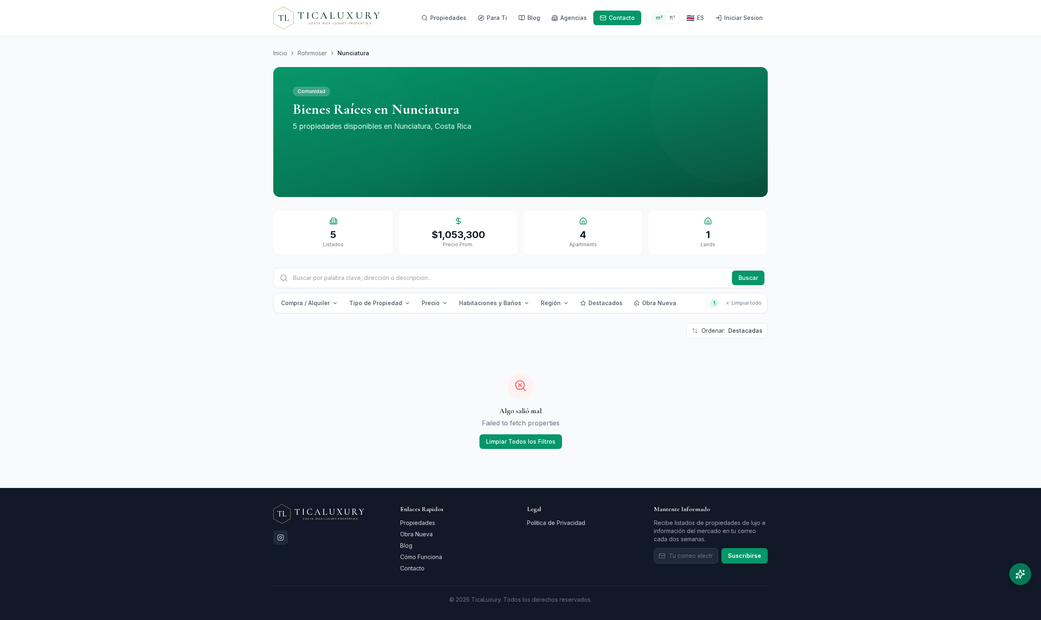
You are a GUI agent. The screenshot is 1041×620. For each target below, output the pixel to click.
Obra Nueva (659, 302)
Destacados (605, 302)
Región (551, 302)
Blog (406, 545)
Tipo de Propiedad (375, 302)
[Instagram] (280, 537)
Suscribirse (744, 555)
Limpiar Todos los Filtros (520, 441)
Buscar (748, 277)
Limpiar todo (747, 303)
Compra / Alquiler (305, 302)
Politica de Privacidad (556, 522)
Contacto (412, 568)
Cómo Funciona (421, 556)
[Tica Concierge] (1020, 574)
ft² (672, 18)
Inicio (280, 53)
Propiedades (417, 522)
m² (659, 18)
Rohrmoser (312, 53)
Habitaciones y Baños (490, 302)
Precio (431, 302)
